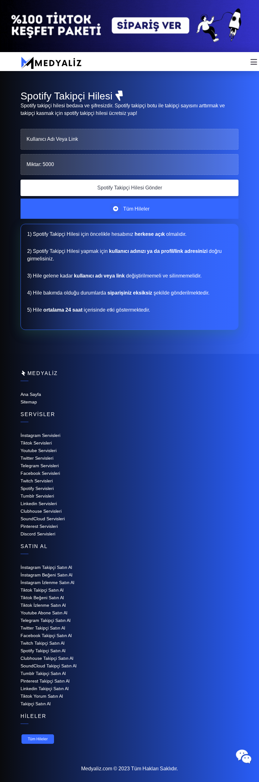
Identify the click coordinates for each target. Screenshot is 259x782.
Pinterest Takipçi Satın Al (45, 681)
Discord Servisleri (38, 533)
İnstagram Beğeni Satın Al (46, 574)
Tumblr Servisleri (37, 495)
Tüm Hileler (135, 209)
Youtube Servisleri (39, 450)
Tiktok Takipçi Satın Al (42, 590)
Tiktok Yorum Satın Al (42, 696)
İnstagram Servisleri (40, 435)
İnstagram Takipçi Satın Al (46, 567)
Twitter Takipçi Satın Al (43, 627)
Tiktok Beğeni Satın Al (42, 597)
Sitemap (29, 401)
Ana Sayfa (31, 394)
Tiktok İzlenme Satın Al (43, 605)
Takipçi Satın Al (36, 703)
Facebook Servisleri (40, 473)
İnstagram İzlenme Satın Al (47, 582)
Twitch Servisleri (37, 480)
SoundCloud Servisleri (43, 518)
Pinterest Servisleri (39, 526)
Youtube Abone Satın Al (44, 612)
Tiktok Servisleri (36, 442)
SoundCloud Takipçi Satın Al (48, 665)
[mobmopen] (254, 59)
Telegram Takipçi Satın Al (45, 620)
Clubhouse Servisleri (41, 511)
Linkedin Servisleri (39, 503)
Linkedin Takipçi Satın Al (45, 688)
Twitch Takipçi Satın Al (42, 643)
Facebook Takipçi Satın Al (46, 635)
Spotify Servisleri (37, 488)
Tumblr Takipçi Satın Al (43, 673)
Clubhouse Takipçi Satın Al (47, 658)
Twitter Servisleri (37, 458)
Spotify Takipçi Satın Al (43, 650)
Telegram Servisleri (40, 465)
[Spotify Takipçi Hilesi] (129, 187)
